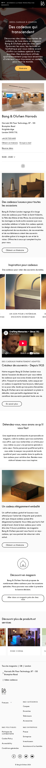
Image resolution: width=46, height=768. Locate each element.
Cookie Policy (12, 739)
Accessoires (33, 721)
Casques (33, 706)
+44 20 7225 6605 (9, 138)
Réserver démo (7, 148)
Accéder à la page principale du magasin (17, 4)
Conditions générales (12, 748)
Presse (33, 732)
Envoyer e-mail (25, 143)
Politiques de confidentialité (12, 733)
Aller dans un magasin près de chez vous (25, 598)
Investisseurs (33, 741)
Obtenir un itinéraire (10, 143)
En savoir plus (14, 404)
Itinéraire (25, 69)
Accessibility (12, 743)
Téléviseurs (33, 716)
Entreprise (33, 737)
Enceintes (33, 711)
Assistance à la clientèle (33, 746)
